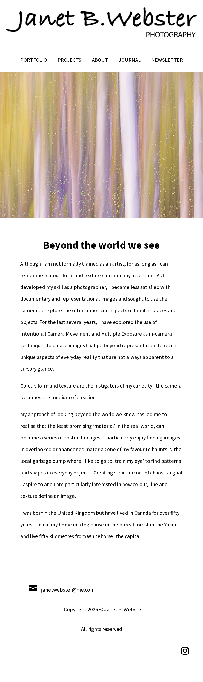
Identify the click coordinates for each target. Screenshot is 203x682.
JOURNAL (130, 59)
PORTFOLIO (33, 59)
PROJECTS (69, 59)
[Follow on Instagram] (185, 651)
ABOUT (100, 59)
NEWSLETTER (167, 59)
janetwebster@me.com (68, 589)
